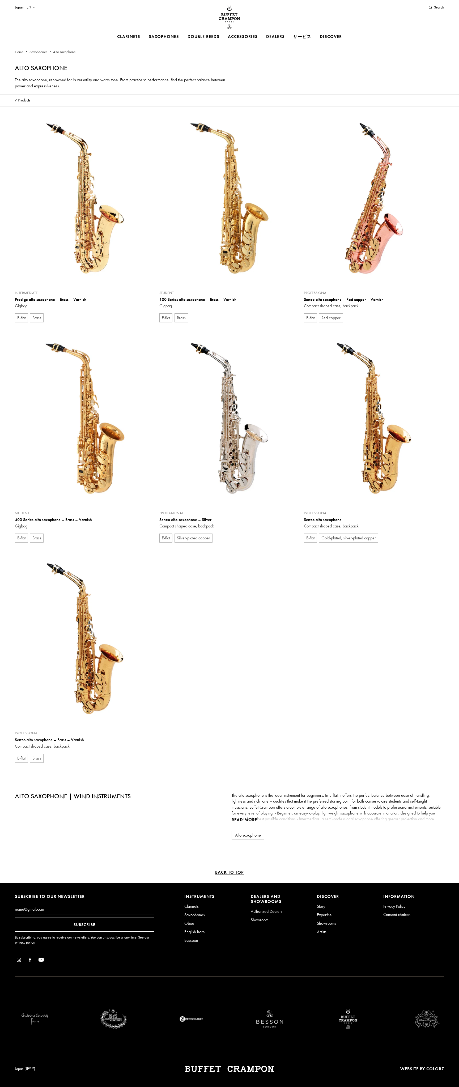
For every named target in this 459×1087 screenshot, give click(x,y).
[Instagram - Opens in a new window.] (19, 961)
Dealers (275, 36)
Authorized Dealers (266, 911)
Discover (331, 36)
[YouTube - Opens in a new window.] (41, 961)
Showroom (260, 919)
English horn (194, 931)
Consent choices (396, 914)
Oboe (189, 923)
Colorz (435, 1068)
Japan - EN (23, 7)
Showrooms (326, 923)
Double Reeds (203, 36)
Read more (244, 819)
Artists (321, 931)
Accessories (243, 36)
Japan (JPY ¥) (25, 1069)
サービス (302, 36)
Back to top (229, 872)
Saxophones (164, 36)
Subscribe (84, 924)
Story (321, 906)
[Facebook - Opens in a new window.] (30, 961)
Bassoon (191, 940)
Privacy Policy (394, 906)
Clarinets (128, 36)
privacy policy (24, 942)
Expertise (324, 914)
